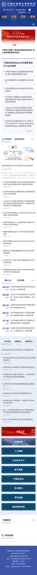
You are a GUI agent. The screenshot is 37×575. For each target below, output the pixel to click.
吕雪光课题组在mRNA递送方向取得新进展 (19, 90)
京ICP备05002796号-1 (18, 553)
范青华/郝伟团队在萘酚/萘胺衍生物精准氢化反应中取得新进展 (19, 193)
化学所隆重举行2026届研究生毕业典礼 (19, 81)
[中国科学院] (18, 541)
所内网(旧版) (20, 10)
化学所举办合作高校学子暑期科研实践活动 (18, 367)
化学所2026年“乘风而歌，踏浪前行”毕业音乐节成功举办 (18, 402)
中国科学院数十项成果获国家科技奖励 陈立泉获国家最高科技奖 (19, 73)
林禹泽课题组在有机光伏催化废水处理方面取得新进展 (18, 242)
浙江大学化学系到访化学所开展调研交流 (18, 419)
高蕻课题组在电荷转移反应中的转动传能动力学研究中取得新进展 (18, 271)
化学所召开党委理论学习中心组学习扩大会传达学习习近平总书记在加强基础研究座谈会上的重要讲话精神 (19, 123)
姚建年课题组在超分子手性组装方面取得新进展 (18, 233)
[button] (14, 45)
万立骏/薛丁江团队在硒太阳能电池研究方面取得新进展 (19, 261)
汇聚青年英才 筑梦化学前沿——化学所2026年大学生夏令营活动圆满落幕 (19, 376)
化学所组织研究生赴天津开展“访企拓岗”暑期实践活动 (19, 359)
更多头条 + (29, 131)
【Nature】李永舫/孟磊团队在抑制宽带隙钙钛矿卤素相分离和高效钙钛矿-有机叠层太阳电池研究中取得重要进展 (19, 111)
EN (29, 12)
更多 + (33, 139)
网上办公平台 (8, 10)
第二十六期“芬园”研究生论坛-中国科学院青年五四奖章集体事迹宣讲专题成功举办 (18, 411)
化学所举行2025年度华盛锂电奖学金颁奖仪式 (19, 385)
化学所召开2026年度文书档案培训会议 (17, 393)
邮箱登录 (22, 12)
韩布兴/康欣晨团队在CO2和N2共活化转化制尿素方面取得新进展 (19, 214)
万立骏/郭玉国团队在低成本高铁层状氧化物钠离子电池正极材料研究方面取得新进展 (19, 99)
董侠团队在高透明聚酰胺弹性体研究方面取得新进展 (18, 252)
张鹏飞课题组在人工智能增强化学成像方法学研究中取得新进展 (18, 223)
